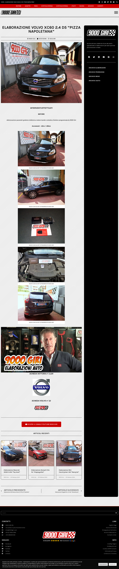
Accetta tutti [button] (113, 564)
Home (2, 2)
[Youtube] (105, 2)
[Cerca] (116, 513)
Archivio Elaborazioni (97, 68)
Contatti (100, 6)
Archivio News (94, 76)
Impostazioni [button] (103, 564)
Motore (18, 6)
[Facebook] (99, 2)
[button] (117, 2)
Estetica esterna (62, 6)
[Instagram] (102, 2)
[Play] (41, 349)
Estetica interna (47, 6)
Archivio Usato (94, 80)
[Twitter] (108, 2)
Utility (74, 6)
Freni (36, 6)
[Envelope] (113, 2)
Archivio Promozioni (96, 72)
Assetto (27, 6)
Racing (81, 6)
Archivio (91, 6)
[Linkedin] (111, 2)
